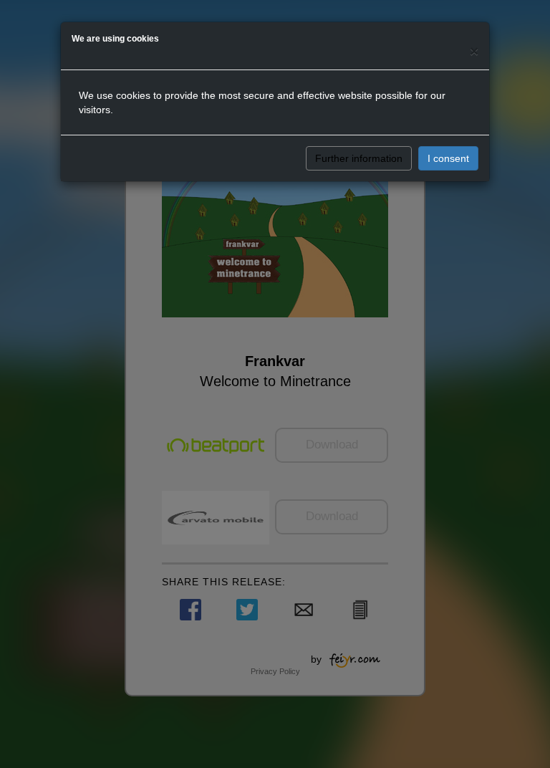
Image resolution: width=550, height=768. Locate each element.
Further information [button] (358, 158)
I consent (448, 158)
